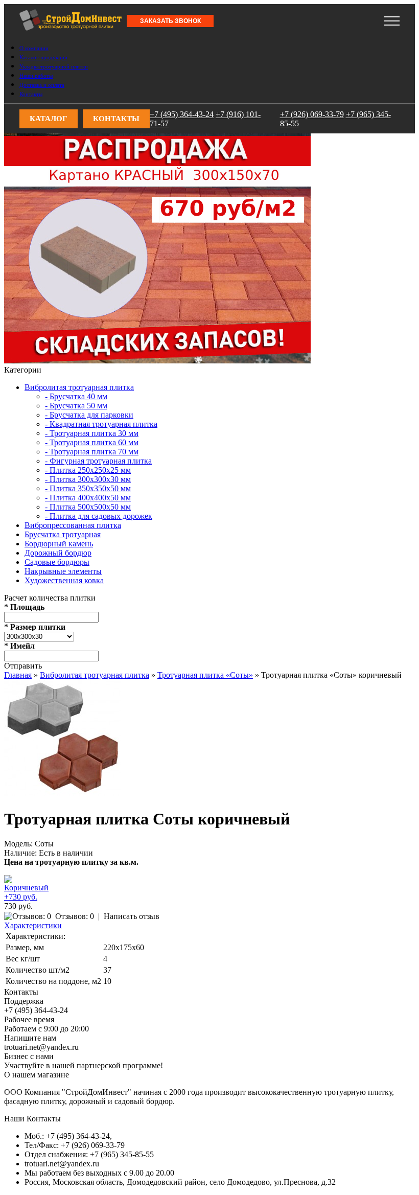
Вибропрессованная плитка (73, 525)
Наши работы (36, 76)
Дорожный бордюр (58, 552)
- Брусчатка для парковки (89, 414)
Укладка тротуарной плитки (53, 66)
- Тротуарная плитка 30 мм (91, 433)
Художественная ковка (64, 580)
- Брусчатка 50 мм (76, 405)
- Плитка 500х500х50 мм (88, 506)
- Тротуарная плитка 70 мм (91, 451)
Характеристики (33, 925)
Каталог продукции (43, 57)
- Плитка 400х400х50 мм (88, 497)
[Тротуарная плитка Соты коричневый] (62, 793)
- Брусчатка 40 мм (76, 396)
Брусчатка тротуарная (63, 534)
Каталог (48, 118)
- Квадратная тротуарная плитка (101, 424)
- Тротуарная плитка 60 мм (91, 442)
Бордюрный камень (59, 543)
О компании (34, 48)
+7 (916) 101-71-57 (102, 17)
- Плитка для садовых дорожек (98, 516)
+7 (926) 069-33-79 (166, 17)
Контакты (30, 94)
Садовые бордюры (57, 562)
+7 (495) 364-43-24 (36, 17)
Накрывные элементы (63, 571)
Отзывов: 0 (74, 916)
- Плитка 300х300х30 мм (88, 479)
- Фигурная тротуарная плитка (98, 460)
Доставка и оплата (41, 85)
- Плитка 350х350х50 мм (88, 488)
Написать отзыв (131, 916)
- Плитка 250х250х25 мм (88, 470)
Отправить (23, 665)
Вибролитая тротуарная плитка (79, 387)
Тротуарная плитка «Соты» (205, 675)
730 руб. (18, 906)
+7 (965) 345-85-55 (232, 17)
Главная (18, 675)
